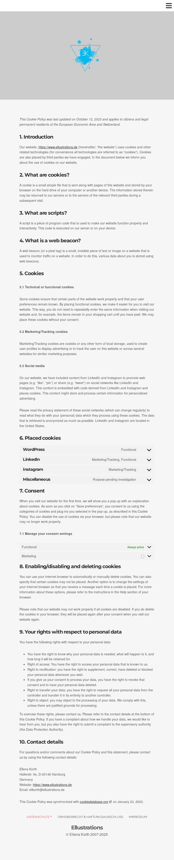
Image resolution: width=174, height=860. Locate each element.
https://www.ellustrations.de (58, 147)
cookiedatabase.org (94, 801)
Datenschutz (38, 817)
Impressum (138, 817)
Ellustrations (87, 827)
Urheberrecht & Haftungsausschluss (90, 817)
